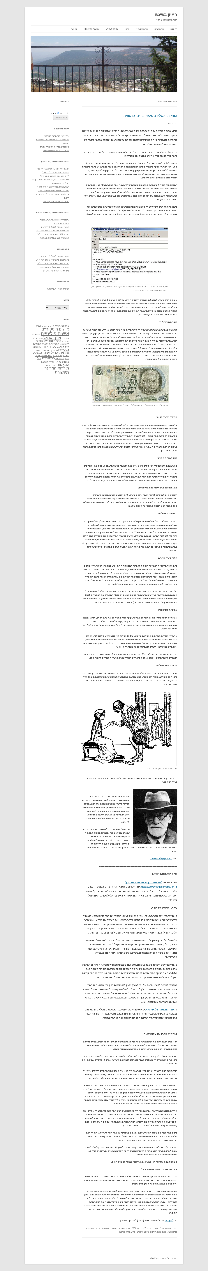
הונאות (89, 1228)
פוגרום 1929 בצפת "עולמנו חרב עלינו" (53, 234)
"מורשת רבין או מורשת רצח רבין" (143, 882)
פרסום (114, 1228)
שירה (43, 362)
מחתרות (39, 350)
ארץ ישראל (52, 337)
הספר (62, 344)
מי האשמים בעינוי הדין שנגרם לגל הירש (52, 231)
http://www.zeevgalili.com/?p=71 (159, 886)
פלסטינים (48, 358)
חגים (36, 343)
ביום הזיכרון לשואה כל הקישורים (56, 271)
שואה (58, 361)
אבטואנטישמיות (61, 326)
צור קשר (74, 29)
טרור (52, 346)
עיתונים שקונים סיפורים (146, 1232)
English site (112, 29)
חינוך (62, 347)
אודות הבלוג (159, 29)
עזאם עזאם (161, 1232)
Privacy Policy (91, 29)
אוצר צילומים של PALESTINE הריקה (53, 191)
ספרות (66, 355)
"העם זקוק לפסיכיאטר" (161, 858)
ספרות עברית (57, 356)
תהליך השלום (51, 365)
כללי (66, 349)
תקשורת (106, 1228)
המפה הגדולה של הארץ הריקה (56, 201)
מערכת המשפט (42, 352)
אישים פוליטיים (55, 333)
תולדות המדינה (56, 368)
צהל (39, 358)
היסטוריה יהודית (45, 340)
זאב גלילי (164, 1228)
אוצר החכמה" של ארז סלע (160, 1009)
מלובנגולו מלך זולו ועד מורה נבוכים (54, 147)
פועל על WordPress (158, 1258)
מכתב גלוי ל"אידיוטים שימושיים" (56, 150)
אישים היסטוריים (55, 329)
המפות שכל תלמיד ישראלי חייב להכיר (53, 187)
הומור (120, 1228)
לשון (60, 350)
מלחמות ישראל (60, 352)
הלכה (66, 344)
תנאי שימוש (172, 1258)
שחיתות (50, 362)
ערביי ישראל (40, 356)
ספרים (48, 355)
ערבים (67, 359)
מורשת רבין (172, 1232)
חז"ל (67, 347)
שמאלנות (63, 364)
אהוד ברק (48, 326)
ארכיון (127, 29)
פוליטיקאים (59, 359)
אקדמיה (65, 338)
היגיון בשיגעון (165, 14)
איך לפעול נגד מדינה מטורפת (56, 136)
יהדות (44, 346)
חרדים (57, 347)
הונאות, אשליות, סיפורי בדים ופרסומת (150, 116)
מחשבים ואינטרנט (50, 350)
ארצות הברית (38, 338)
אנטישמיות (36, 334)
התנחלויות (54, 344)
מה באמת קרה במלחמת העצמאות (54, 238)
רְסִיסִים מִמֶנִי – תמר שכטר (58, 289)
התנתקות (43, 343)
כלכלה (36, 347)
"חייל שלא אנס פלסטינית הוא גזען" (54, 176)
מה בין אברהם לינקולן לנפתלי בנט (55, 227)
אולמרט (39, 326)
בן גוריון (65, 341)
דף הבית (174, 29)
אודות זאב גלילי (142, 29)
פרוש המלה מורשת (127, 1232)
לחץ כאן (169, 1220)
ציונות (65, 361)
